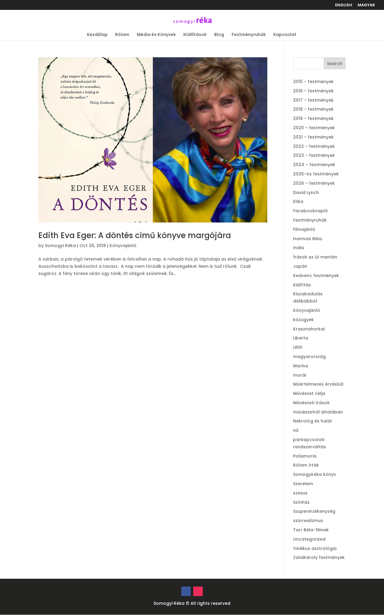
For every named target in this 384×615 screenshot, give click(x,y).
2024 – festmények (314, 165)
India (298, 248)
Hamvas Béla (307, 239)
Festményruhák (249, 34)
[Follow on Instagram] (198, 591)
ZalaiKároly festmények (319, 557)
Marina (300, 366)
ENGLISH (343, 5)
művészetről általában (318, 412)
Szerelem (303, 484)
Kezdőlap (97, 34)
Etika (298, 202)
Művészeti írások (311, 403)
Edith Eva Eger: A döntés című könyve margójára (134, 235)
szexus (300, 493)
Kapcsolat (284, 34)
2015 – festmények (313, 82)
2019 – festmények (313, 118)
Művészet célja (309, 393)
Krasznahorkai (309, 329)
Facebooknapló (310, 211)
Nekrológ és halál (312, 421)
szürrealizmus (308, 521)
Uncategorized (309, 539)
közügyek (303, 320)
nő (295, 430)
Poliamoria (304, 456)
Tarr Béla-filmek (311, 530)
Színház (301, 502)
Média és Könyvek (156, 34)
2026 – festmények (314, 183)
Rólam (122, 34)
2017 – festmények (313, 100)
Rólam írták (306, 465)
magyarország (309, 357)
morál (299, 375)
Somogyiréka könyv (314, 474)
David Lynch (306, 193)
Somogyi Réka (60, 246)
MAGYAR (366, 5)
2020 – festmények (314, 128)
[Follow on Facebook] (186, 591)
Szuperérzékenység (314, 511)
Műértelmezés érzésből (318, 384)
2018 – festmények (313, 109)
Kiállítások (195, 34)
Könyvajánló (123, 246)
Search (334, 64)
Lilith (297, 347)
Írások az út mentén (315, 257)
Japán (300, 266)
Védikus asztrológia (315, 548)
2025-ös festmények (316, 174)
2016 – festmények (313, 91)
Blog (219, 34)
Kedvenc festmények (316, 276)
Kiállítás (302, 285)
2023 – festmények (314, 155)
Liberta (300, 338)
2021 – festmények (313, 137)
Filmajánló (304, 229)
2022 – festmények (314, 146)
